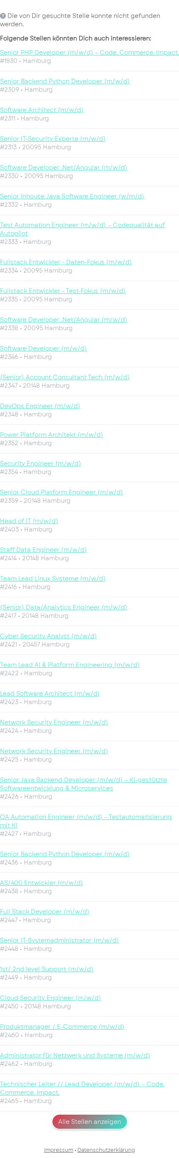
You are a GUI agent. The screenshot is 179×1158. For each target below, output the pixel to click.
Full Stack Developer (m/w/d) (45, 911)
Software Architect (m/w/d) (42, 110)
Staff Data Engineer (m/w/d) (43, 550)
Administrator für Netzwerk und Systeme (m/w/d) (75, 1055)
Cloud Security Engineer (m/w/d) (50, 998)
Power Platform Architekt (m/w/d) (51, 435)
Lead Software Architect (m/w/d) (50, 693)
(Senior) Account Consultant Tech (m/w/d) (65, 377)
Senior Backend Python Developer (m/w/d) (65, 81)
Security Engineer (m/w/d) (40, 463)
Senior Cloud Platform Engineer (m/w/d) (61, 492)
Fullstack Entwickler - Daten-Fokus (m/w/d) (66, 262)
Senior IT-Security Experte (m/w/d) (53, 139)
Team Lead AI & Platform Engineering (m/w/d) (70, 665)
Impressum (58, 1150)
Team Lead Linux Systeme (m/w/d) (53, 578)
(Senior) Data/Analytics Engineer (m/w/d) (63, 607)
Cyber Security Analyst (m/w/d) (48, 636)
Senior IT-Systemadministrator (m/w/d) (59, 940)
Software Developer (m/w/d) (43, 348)
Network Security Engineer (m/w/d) (54, 722)
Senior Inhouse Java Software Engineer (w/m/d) (72, 196)
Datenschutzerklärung (106, 1150)
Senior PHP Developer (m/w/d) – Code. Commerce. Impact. (89, 52)
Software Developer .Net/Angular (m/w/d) (63, 167)
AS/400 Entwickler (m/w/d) (41, 883)
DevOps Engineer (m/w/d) (40, 406)
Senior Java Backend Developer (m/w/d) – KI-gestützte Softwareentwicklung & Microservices (83, 784)
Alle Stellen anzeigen (89, 1122)
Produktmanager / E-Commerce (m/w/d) (62, 1027)
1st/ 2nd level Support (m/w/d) (47, 969)
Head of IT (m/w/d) (29, 521)
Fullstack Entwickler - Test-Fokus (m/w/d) (63, 291)
